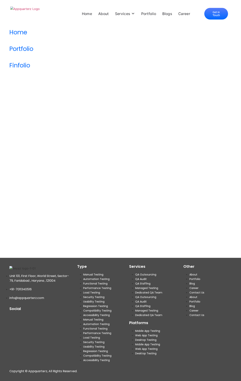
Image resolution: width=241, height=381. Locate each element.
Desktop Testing (145, 340)
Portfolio (148, 13)
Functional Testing (95, 283)
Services (122, 13)
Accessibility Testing (96, 315)
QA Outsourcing (145, 274)
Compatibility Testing (97, 310)
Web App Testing (146, 335)
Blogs (167, 13)
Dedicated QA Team (148, 292)
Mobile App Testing (147, 331)
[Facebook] (12, 317)
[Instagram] (29, 317)
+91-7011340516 (20, 289)
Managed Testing (146, 288)
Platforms (138, 322)
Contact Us (196, 292)
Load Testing (91, 292)
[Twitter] (21, 317)
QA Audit (141, 279)
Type (82, 266)
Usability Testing (93, 301)
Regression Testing (95, 306)
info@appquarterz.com (26, 298)
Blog (192, 283)
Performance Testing (97, 288)
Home (87, 13)
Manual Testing (93, 274)
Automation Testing (96, 279)
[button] (216, 14)
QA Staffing (142, 283)
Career (184, 13)
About (103, 13)
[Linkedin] (38, 317)
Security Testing (93, 297)
